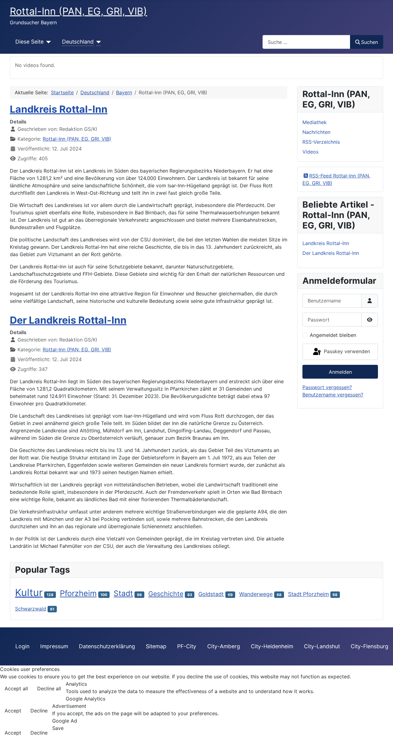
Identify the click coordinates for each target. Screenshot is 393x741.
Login (22, 646)
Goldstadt (211, 594)
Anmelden (340, 372)
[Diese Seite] (47, 42)
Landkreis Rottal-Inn (58, 109)
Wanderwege (256, 594)
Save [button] (58, 728)
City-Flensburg (369, 646)
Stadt (123, 593)
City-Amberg (223, 646)
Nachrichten (316, 132)
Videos (310, 152)
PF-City (186, 646)
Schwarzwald (30, 609)
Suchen (369, 42)
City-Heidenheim (272, 646)
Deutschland (78, 41)
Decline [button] (39, 711)
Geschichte (165, 594)
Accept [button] (13, 711)
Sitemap (156, 646)
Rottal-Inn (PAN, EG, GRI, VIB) (77, 139)
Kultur (29, 593)
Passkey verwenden (346, 351)
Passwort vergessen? (327, 387)
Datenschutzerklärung (107, 646)
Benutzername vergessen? (332, 395)
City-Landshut (322, 646)
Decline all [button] (49, 688)
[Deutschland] (97, 42)
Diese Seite (29, 41)
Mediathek (314, 122)
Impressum (54, 646)
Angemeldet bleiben (333, 335)
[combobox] (306, 42)
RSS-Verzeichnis (321, 142)
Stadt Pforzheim (308, 594)
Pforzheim (78, 593)
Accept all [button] (16, 688)
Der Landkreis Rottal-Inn (68, 320)
